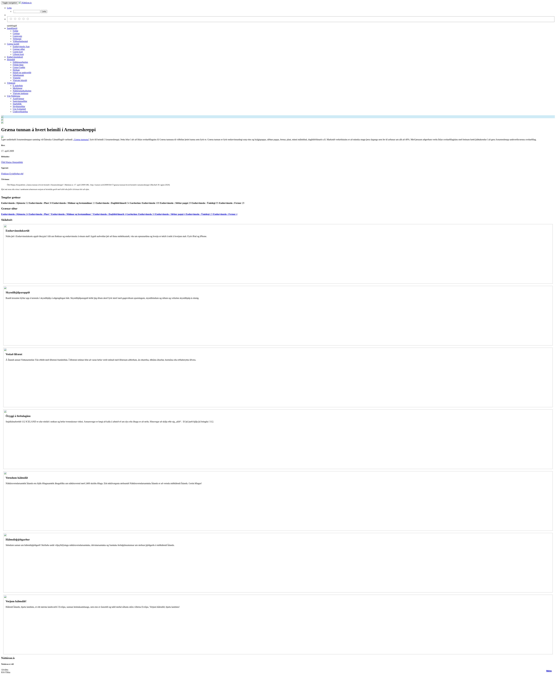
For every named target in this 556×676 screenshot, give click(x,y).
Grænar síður (19, 49)
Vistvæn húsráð (20, 80)
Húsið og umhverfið (22, 72)
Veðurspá (17, 38)
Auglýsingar (18, 98)
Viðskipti (11, 83)
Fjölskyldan (18, 65)
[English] (15, 19)
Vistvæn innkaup (20, 93)
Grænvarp (17, 36)
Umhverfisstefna (20, 111)
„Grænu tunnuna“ (81, 139)
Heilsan (16, 70)
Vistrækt (16, 78)
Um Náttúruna (13, 96)
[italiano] (24, 19)
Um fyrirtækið (19, 109)
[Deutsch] (20, 19)
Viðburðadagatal (20, 41)
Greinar (16, 33)
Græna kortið (13, 44)
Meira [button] (549, 671)
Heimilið (11, 59)
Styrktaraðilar (19, 106)
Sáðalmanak (18, 75)
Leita (9, 8)
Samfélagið (12, 28)
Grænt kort (18, 51)
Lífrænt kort (18, 54)
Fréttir (15, 31)
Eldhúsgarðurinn (20, 62)
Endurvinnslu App (21, 46)
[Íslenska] (11, 19)
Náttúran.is (26, 2)
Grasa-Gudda (19, 67)
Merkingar (17, 88)
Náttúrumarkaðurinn (22, 91)
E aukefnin (18, 85)
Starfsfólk (17, 104)
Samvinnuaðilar (20, 101)
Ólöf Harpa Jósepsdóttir (12, 162)
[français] (28, 19)
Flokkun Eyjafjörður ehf (12, 173)
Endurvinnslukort (15, 57)
